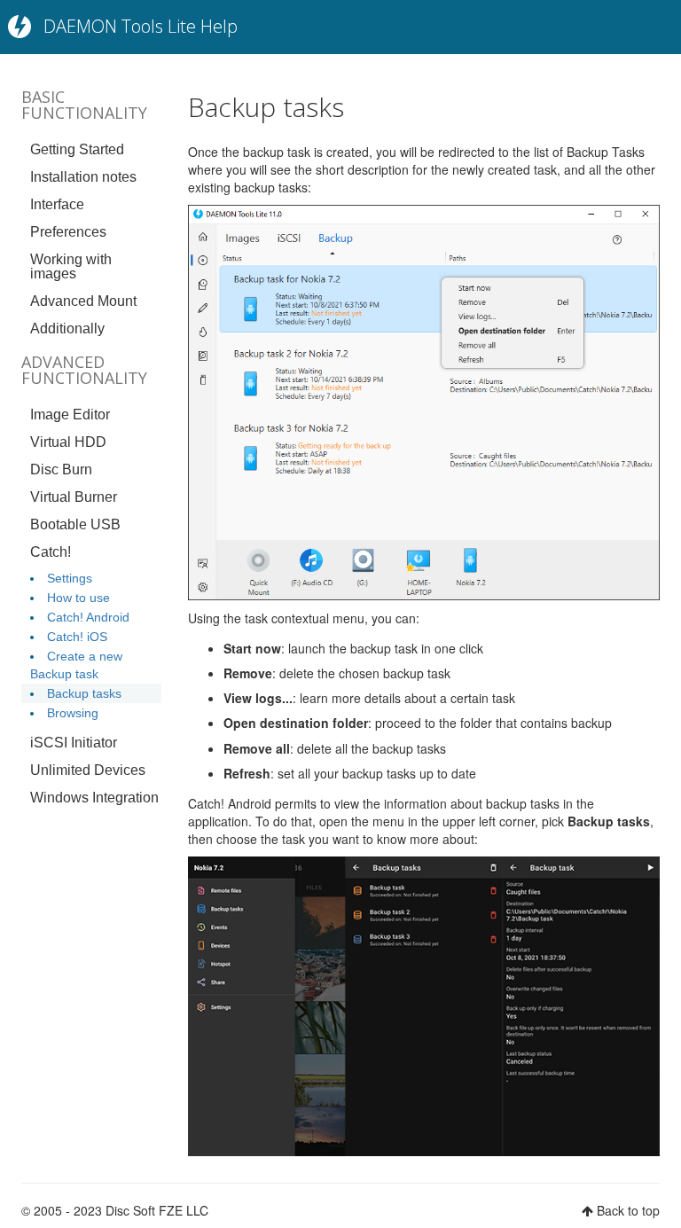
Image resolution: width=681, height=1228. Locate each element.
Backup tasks (84, 693)
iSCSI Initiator (73, 742)
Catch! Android (88, 617)
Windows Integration (94, 797)
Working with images (71, 266)
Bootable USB (75, 524)
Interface (57, 204)
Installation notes (83, 176)
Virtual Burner (73, 496)
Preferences (68, 231)
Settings (69, 578)
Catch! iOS (77, 637)
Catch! (50, 551)
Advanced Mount (83, 301)
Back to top (628, 1210)
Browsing (72, 713)
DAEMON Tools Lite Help (140, 26)
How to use (78, 598)
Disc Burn (61, 469)
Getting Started (77, 149)
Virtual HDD (68, 442)
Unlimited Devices (87, 770)
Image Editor (70, 414)
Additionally (67, 328)
